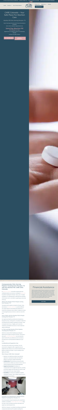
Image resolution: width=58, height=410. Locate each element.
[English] (30, 1)
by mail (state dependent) (10, 336)
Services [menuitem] (9, 5)
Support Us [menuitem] (43, 4)
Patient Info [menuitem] (37, 4)
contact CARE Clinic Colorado (16, 401)
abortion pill (23, 293)
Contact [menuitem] (49, 4)
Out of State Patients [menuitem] (17, 5)
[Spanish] (32, 1)
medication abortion (11, 306)
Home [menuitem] (5, 5)
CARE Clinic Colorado (7, 291)
